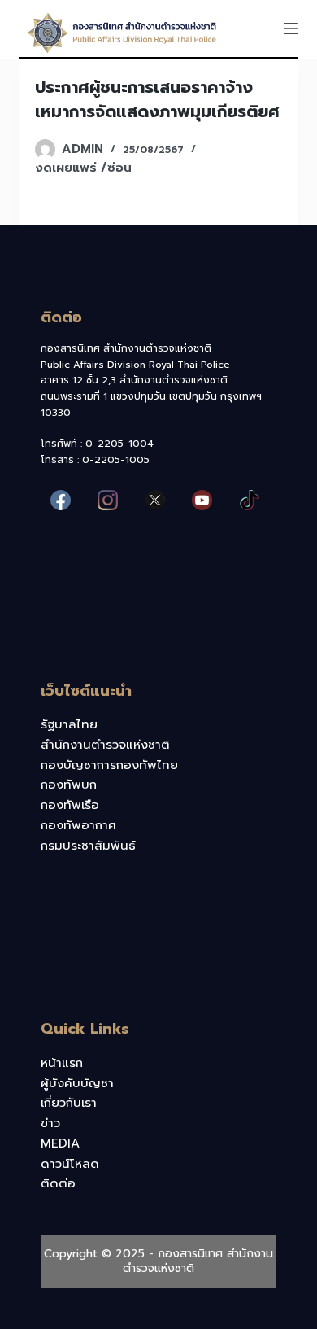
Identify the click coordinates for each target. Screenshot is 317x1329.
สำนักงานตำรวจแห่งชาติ (105, 745)
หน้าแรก (62, 1063)
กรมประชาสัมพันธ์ (88, 846)
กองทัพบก (69, 784)
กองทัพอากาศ (78, 825)
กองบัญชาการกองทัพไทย (109, 765)
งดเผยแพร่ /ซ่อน (83, 168)
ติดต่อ (58, 1183)
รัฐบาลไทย (69, 724)
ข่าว (50, 1123)
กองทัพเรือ (70, 805)
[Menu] (291, 28)
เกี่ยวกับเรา (69, 1103)
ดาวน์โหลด (70, 1164)
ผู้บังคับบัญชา (77, 1083)
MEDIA (60, 1143)
